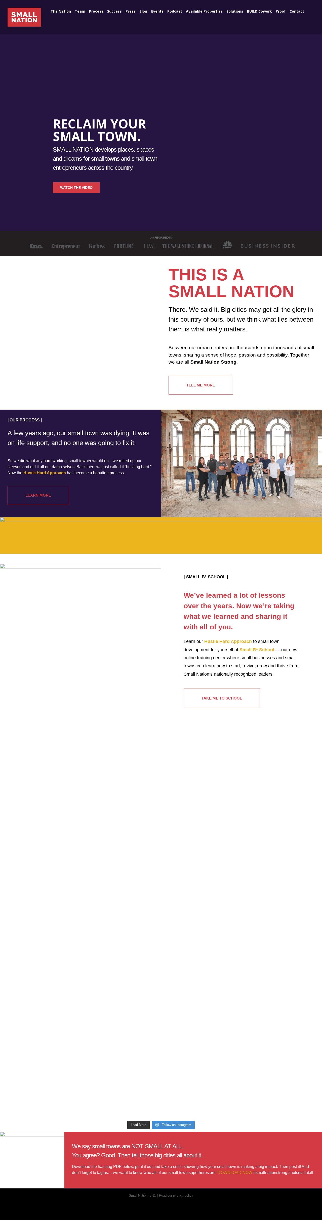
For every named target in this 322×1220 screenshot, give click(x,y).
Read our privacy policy (176, 1195)
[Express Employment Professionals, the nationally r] (226, 1010)
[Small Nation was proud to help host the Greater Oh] (161, 1013)
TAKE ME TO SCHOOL (222, 698)
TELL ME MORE (200, 385)
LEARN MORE (38, 495)
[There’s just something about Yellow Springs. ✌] (31, 962)
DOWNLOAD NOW (235, 1172)
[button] (309, 10)
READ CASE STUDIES (53, 850)
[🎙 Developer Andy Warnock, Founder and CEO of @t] (291, 995)
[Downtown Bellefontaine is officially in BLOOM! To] (96, 1007)
